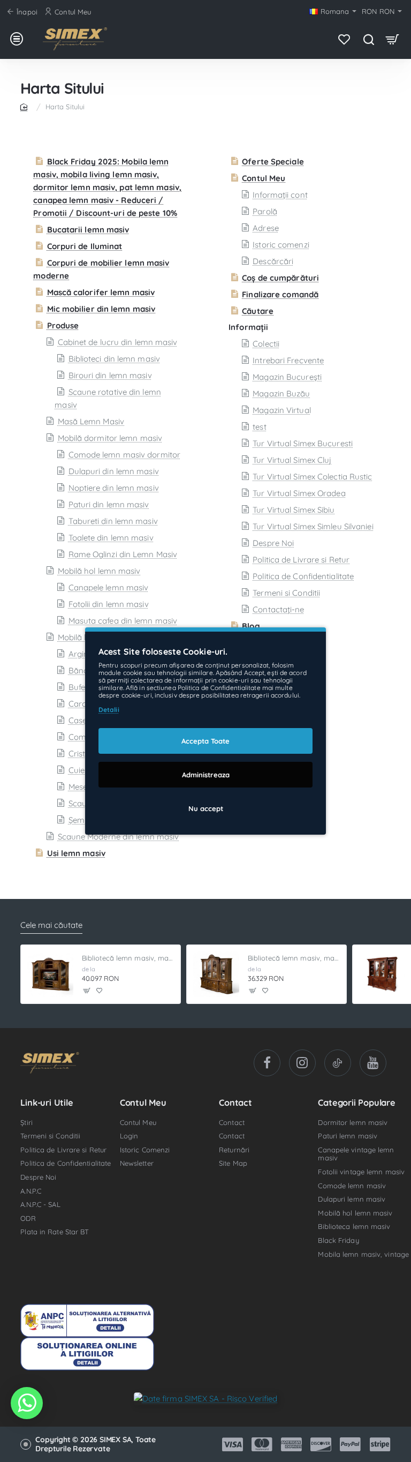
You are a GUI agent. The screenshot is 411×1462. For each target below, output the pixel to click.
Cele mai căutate (51, 925)
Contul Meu (263, 178)
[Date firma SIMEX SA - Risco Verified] (206, 1398)
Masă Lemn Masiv (91, 421)
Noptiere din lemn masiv (113, 488)
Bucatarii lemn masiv (88, 229)
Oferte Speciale (273, 161)
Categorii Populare (356, 1102)
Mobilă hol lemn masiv (99, 571)
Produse (63, 325)
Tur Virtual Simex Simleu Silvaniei (313, 526)
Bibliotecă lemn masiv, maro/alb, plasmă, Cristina (128, 958)
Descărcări (273, 261)
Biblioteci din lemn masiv (114, 359)
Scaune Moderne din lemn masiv (118, 836)
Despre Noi (273, 543)
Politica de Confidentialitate (303, 576)
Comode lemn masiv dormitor (124, 454)
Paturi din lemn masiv (108, 504)
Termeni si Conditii (286, 593)
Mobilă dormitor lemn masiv (110, 438)
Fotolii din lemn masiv (108, 604)
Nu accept (205, 808)
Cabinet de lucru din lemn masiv (117, 342)
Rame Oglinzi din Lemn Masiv (122, 554)
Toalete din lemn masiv (110, 538)
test (259, 427)
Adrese (266, 228)
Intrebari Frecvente (288, 360)
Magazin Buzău (281, 393)
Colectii (266, 344)
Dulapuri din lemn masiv (113, 471)
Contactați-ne (278, 609)
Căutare (257, 311)
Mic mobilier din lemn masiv (101, 309)
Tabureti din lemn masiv (112, 521)
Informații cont (280, 195)
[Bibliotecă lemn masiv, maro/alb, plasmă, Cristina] (50, 974)
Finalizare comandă (280, 294)
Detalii (108, 710)
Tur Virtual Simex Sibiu (293, 510)
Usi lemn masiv (76, 853)
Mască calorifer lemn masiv (101, 292)
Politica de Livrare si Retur (301, 559)
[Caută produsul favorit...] (368, 39)
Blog (251, 626)
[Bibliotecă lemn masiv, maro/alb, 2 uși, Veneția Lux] (382, 974)
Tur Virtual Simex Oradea (299, 493)
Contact (235, 1102)
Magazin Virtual (282, 410)
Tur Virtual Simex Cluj (292, 460)
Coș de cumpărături (280, 278)
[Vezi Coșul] (392, 39)
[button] (87, 990)
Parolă (265, 211)
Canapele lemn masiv (108, 587)
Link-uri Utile (46, 1102)
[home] (25, 106)
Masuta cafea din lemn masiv (122, 621)
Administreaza (206, 774)
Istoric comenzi (281, 244)
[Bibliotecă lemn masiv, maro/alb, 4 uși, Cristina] (216, 974)
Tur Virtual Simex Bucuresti (303, 443)
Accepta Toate (205, 741)
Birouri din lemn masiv (109, 375)
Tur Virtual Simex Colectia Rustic (312, 476)
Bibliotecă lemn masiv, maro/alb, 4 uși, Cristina (294, 958)
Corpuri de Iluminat (84, 246)
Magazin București (287, 377)
